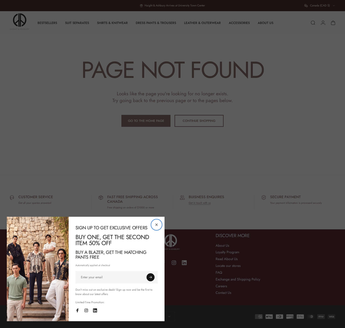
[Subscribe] (151, 277)
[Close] (156, 225)
